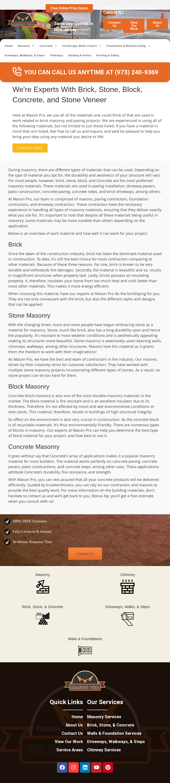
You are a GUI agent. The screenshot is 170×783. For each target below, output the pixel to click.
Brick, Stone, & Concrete (110, 725)
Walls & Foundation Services (114, 733)
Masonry (24, 45)
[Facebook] (62, 767)
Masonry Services (104, 716)
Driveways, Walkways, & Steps (25, 55)
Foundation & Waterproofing (126, 45)
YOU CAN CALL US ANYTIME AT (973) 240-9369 (91, 72)
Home (9, 45)
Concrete (45, 45)
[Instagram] (73, 767)
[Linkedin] (85, 767)
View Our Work (69, 741)
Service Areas (69, 749)
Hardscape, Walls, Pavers (79, 45)
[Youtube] (96, 767)
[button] (30, 148)
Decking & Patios (79, 55)
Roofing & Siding (107, 55)
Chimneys (56, 55)
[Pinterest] (108, 767)
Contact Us (72, 733)
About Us (74, 725)
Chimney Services (104, 749)
